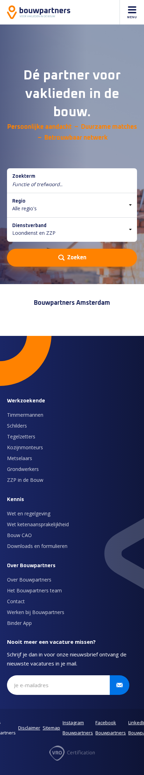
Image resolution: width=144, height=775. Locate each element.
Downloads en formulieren (37, 546)
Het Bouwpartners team (34, 590)
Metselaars (19, 458)
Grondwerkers (23, 469)
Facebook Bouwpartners (110, 727)
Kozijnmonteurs (25, 447)
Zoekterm (23, 176)
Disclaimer (29, 728)
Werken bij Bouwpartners (35, 612)
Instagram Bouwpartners (78, 727)
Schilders (17, 425)
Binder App (19, 623)
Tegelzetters (21, 436)
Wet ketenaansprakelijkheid (38, 524)
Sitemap (51, 728)
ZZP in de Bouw (25, 480)
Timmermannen (25, 414)
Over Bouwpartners (29, 579)
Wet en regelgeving (28, 513)
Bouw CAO (19, 535)
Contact (16, 601)
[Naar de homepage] (38, 12)
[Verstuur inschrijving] (119, 685)
